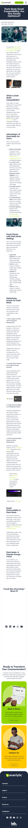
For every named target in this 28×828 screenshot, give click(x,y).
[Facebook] (7, 818)
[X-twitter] (21, 818)
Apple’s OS (9, 120)
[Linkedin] (11, 818)
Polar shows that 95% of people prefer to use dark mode (13, 48)
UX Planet (18, 501)
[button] (6, 626)
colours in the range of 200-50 (13, 477)
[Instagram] (17, 818)
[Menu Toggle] (26, 2)
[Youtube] (14, 818)
